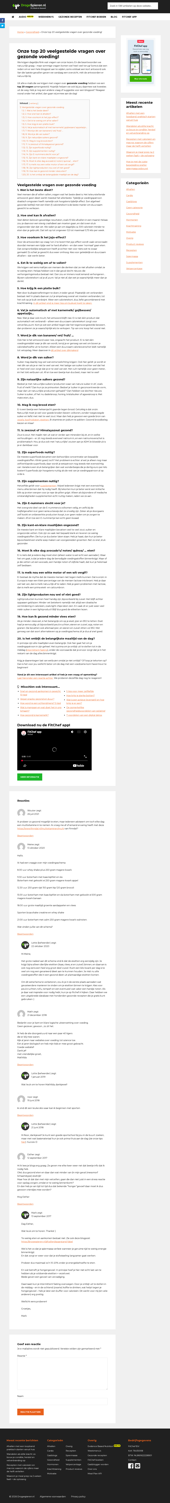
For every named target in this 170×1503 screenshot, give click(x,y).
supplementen (48, 485)
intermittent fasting (37, 650)
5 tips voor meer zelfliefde (80, 691)
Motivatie (131, 232)
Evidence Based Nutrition (104, 1446)
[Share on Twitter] (2, 25)
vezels (20, 420)
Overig (129, 238)
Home (20, 32)
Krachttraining (133, 226)
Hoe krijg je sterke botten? (80, 695)
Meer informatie (29, 777)
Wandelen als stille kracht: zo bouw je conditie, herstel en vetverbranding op (140, 129)
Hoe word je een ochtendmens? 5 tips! (40, 703)
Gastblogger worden (98, 1464)
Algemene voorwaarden (53, 1496)
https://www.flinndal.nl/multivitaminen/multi (40, 828)
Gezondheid (32, 32)
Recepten (131, 250)
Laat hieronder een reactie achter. (35, 678)
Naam (20, 1396)
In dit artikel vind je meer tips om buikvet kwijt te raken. (62, 303)
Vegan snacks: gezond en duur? (37, 699)
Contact (132, 1460)
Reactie (22, 1356)
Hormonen (132, 220)
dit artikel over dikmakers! (64, 350)
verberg (33, 103)
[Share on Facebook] (2, 20)
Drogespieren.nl (29, 6)
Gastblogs (131, 201)
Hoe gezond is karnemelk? (34, 715)
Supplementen (134, 262)
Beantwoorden (25, 835)
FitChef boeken (95, 1460)
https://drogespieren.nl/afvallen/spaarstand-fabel (47, 1241)
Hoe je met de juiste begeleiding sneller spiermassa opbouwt (137, 165)
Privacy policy (78, 1496)
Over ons (92, 1469)
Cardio (129, 195)
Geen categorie (134, 207)
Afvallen (130, 189)
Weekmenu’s (94, 1450)
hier (23, 1142)
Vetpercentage (134, 268)
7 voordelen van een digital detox (84, 715)
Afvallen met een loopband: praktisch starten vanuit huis (140, 116)
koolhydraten (32, 420)
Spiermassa (132, 256)
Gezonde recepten (97, 1455)
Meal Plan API (95, 1473)
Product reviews (135, 244)
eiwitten (44, 420)
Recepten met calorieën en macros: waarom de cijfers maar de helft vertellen (140, 142)
